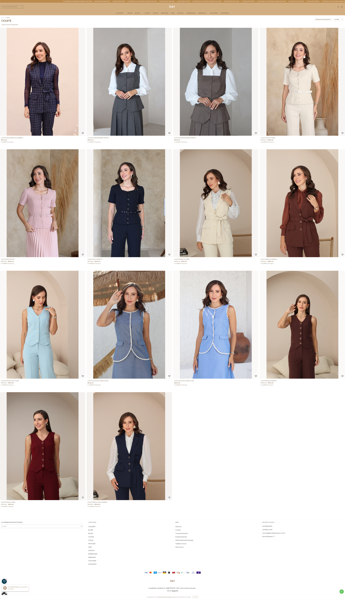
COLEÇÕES (119, 13)
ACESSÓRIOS (225, 13)
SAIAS (173, 13)
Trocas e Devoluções (181, 533)
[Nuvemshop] (172, 591)
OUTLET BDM (214, 13)
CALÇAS (155, 13)
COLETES (147, 13)
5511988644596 (267, 526)
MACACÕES (164, 13)
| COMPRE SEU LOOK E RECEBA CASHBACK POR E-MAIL (66, 1)
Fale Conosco (179, 547)
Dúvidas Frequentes (181, 537)
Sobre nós (178, 526)
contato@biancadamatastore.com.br (273, 533)
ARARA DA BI (202, 13)
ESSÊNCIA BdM (191, 13)
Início (2, 17)
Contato (178, 530)
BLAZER (130, 13)
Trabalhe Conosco (180, 543)
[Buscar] (22, 6)
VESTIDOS (180, 13)
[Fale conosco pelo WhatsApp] (342, 592)
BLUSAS (137, 13)
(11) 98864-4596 (267, 529)
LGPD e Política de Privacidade (184, 540)
